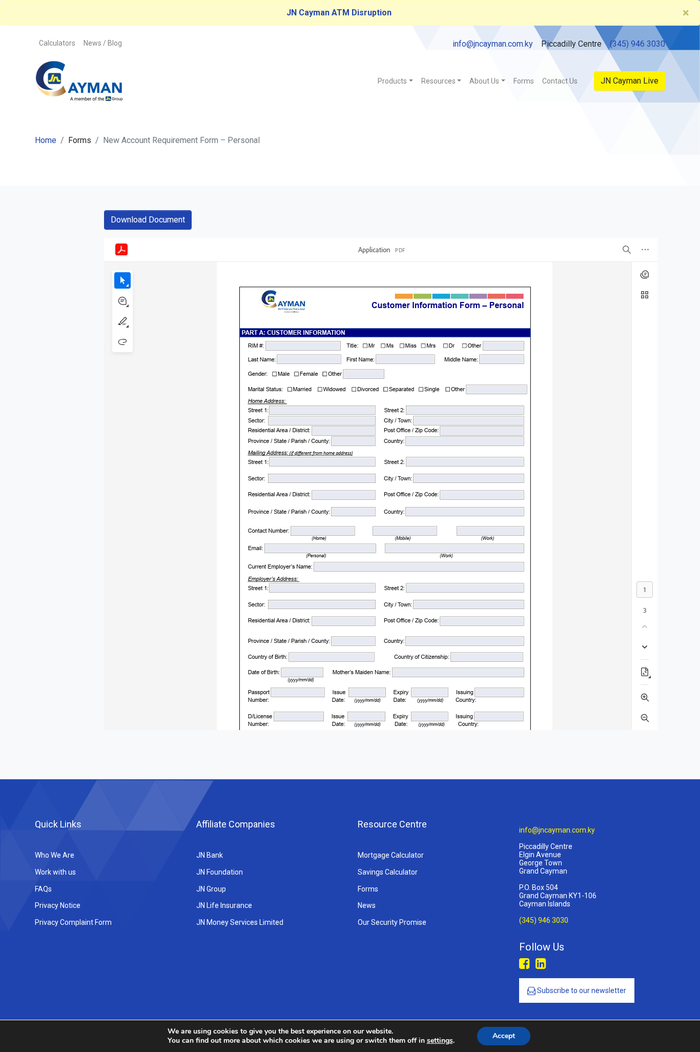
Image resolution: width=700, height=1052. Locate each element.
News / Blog (103, 43)
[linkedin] (541, 964)
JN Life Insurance (224, 905)
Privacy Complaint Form (73, 922)
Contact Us (560, 81)
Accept (503, 1036)
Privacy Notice (57, 905)
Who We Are (54, 855)
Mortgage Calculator (391, 855)
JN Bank (209, 855)
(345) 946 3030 (637, 44)
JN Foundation (219, 872)
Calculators (57, 43)
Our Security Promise (392, 922)
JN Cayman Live (629, 81)
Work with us (55, 872)
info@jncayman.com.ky (492, 44)
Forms (523, 81)
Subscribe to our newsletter (581, 990)
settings (440, 1040)
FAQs (43, 889)
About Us (484, 81)
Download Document (148, 220)
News (367, 905)
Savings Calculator (388, 872)
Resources (438, 81)
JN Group (211, 889)
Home (45, 140)
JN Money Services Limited (239, 922)
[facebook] (524, 964)
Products (392, 81)
